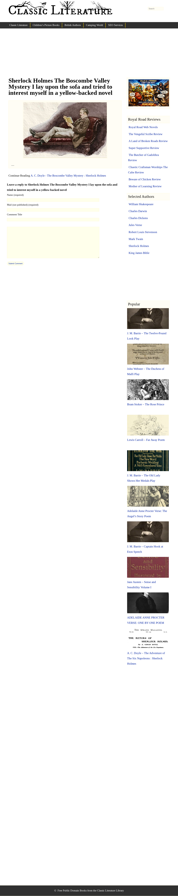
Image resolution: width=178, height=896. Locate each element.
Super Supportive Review (144, 148)
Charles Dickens (138, 218)
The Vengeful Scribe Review (145, 134)
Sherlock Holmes (139, 246)
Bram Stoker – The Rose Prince (145, 404)
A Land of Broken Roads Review (148, 141)
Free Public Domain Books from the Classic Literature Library (91, 890)
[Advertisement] (89, 55)
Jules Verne (135, 225)
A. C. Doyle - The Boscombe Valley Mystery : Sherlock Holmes (68, 175)
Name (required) (15, 194)
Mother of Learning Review (145, 186)
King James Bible (139, 253)
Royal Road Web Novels (143, 127)
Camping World (94, 25)
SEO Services (115, 25)
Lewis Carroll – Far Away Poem (146, 440)
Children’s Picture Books (46, 25)
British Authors (73, 25)
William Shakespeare (141, 204)
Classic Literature (18, 25)
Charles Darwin (138, 211)
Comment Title (14, 214)
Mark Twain (136, 239)
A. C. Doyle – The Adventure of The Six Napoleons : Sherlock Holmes (146, 658)
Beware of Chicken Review (145, 179)
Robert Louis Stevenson (143, 232)
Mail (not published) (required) (22, 204)
